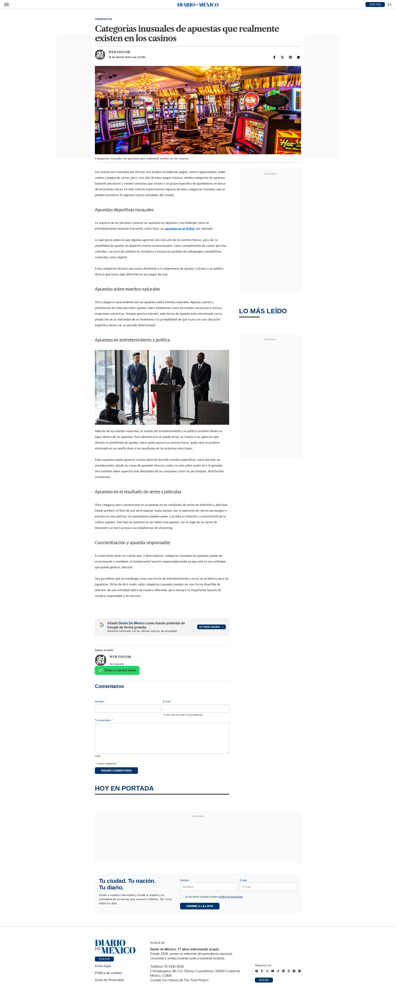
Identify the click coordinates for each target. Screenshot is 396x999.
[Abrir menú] (6, 4)
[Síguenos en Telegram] (294, 971)
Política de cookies (108, 973)
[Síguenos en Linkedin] (283, 971)
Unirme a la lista (199, 906)
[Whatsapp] (298, 57)
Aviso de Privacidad (109, 980)
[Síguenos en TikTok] (278, 971)
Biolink (264, 980)
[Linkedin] (290, 57)
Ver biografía (117, 664)
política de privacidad (231, 896)
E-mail (167, 701)
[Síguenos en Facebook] (262, 971)
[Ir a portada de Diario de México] (115, 947)
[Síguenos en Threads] (288, 971)
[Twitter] (282, 57)
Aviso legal (103, 966)
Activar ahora (209, 627)
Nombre (100, 701)
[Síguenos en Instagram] (256, 971)
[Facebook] (274, 57)
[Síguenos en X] (267, 971)
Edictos (104, 959)
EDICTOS (375, 4)
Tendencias (103, 19)
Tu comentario (104, 720)
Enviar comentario (116, 770)
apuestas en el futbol (179, 228)
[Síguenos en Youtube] (272, 971)
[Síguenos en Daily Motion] (299, 971)
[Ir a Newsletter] (389, 4)
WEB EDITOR (119, 52)
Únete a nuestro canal (120, 670)
